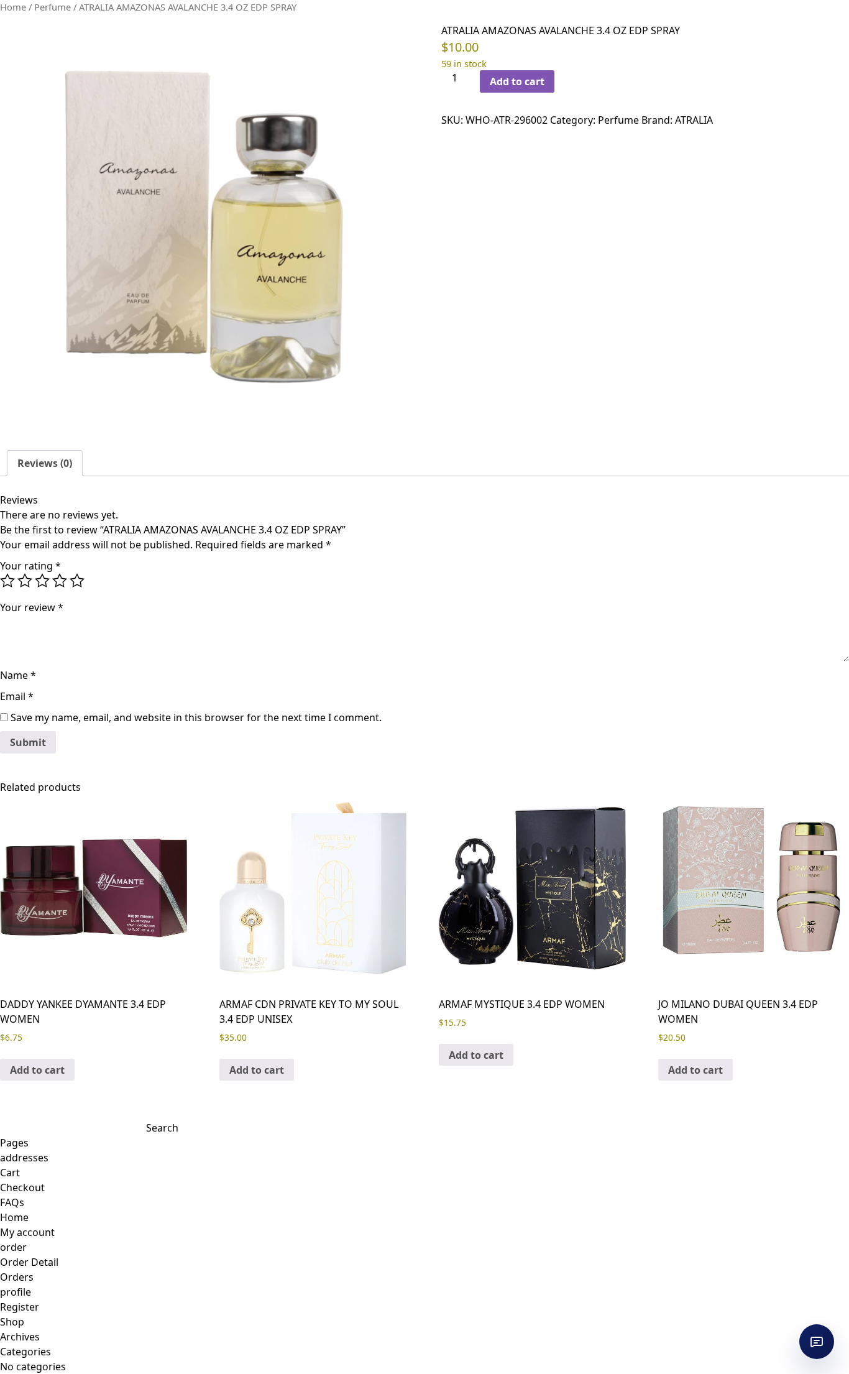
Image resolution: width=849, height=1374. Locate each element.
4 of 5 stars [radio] (59, 580)
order (13, 1247)
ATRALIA (694, 120)
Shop (12, 1322)
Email (17, 696)
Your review (31, 607)
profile (15, 1292)
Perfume (52, 7)
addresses (24, 1157)
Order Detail (29, 1262)
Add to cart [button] (37, 1070)
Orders (17, 1277)
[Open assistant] (816, 1341)
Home (13, 7)
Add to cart (517, 81)
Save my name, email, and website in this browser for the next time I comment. (196, 717)
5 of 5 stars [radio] (77, 580)
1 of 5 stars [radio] (7, 580)
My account (27, 1232)
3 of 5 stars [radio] (42, 580)
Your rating (30, 566)
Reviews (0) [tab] (44, 463)
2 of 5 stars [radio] (24, 580)
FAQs (12, 1202)
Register (19, 1307)
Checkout (22, 1187)
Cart (10, 1172)
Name (18, 675)
